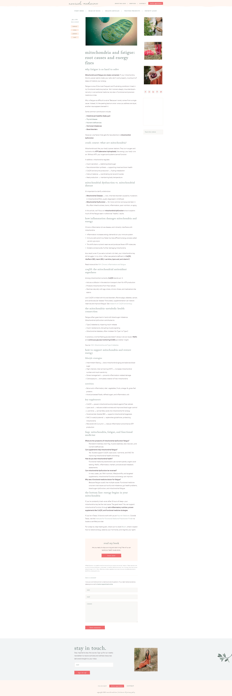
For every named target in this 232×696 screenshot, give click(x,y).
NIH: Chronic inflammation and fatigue (112, 264)
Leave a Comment (75, 22)
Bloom (124, 527)
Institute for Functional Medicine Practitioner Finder (114, 519)
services (153, 27)
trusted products (153, 50)
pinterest (75, 34)
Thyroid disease (91, 119)
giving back (153, 75)
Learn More (111, 555)
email (74, 37)
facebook (75, 26)
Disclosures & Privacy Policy (126, 692)
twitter (74, 30)
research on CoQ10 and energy (121, 304)
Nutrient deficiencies (94, 123)
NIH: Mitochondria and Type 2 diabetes (104, 345)
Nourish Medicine (84, 3)
